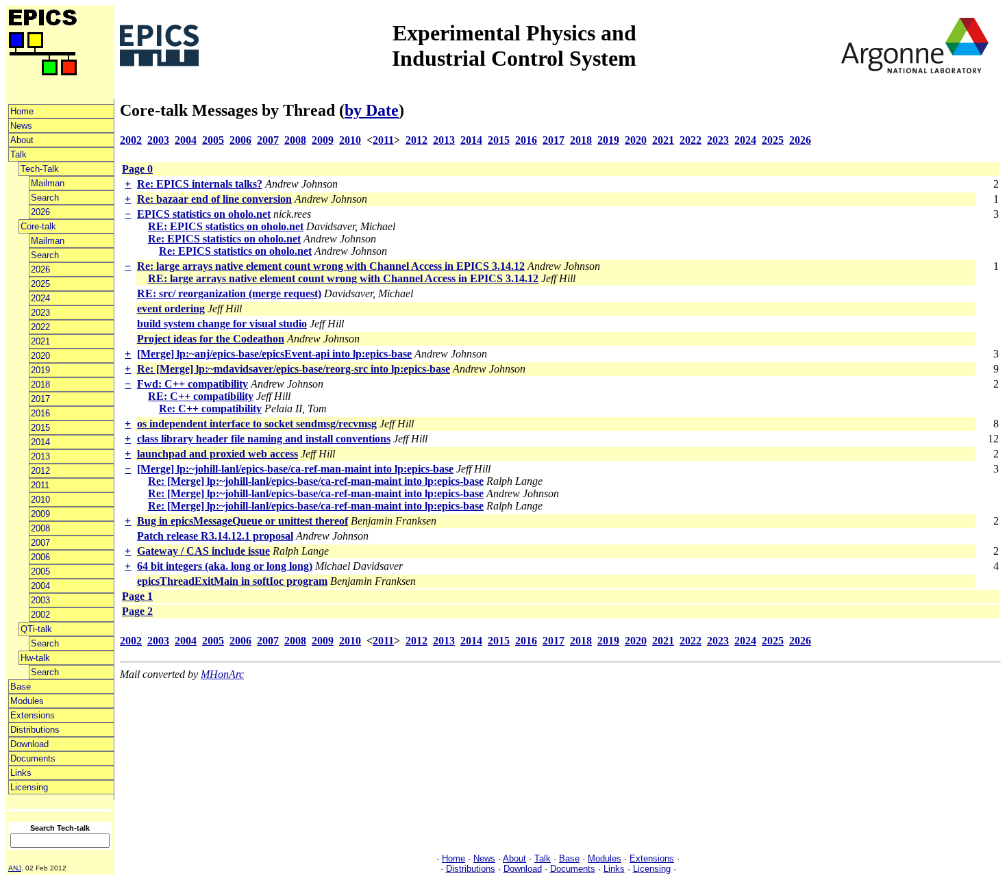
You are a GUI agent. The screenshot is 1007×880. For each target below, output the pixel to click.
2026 (40, 212)
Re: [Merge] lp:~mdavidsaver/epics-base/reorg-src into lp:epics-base (293, 369)
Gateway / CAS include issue (203, 551)
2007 (40, 543)
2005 (40, 571)
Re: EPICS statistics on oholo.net (224, 238)
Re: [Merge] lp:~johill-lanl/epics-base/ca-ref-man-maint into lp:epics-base (316, 481)
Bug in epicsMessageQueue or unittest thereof (242, 521)
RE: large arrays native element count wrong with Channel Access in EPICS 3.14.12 (343, 278)
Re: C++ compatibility (210, 408)
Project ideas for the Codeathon (210, 338)
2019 (40, 370)
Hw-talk (35, 658)
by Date (372, 110)
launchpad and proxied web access (217, 454)
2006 (40, 557)
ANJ (14, 868)
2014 (40, 442)
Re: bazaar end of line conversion (214, 199)
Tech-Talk (40, 169)
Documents (32, 758)
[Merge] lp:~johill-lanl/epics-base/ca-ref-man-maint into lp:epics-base (295, 469)
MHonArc (222, 674)
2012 (40, 471)
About (22, 140)
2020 (40, 356)
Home (22, 111)
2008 (40, 528)
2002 (40, 614)
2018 (40, 384)
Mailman (47, 183)
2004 (40, 586)
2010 (40, 499)
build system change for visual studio (222, 323)
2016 (40, 413)
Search (45, 197)
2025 (40, 284)
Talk (18, 154)
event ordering (171, 308)
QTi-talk (36, 629)
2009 (40, 514)
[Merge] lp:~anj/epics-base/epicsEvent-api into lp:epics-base (274, 354)
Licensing (29, 787)
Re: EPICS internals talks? (199, 184)
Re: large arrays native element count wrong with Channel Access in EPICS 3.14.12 (331, 266)
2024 (40, 298)
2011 (40, 485)
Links (21, 773)
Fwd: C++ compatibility (192, 384)
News (21, 126)
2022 (40, 327)
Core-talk (38, 226)
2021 (40, 341)
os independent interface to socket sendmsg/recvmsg (257, 423)
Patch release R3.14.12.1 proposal (215, 536)
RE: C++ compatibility (200, 396)
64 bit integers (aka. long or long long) (224, 566)
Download (29, 744)
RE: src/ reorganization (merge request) (229, 293)
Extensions (32, 715)
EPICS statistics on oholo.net (204, 214)
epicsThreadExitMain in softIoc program (232, 581)
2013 (40, 456)
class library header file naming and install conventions (263, 438)
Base (20, 686)
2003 (40, 600)
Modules (27, 701)
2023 (40, 312)
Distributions (35, 730)
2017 (40, 399)
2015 (40, 428)
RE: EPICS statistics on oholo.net (225, 226)
